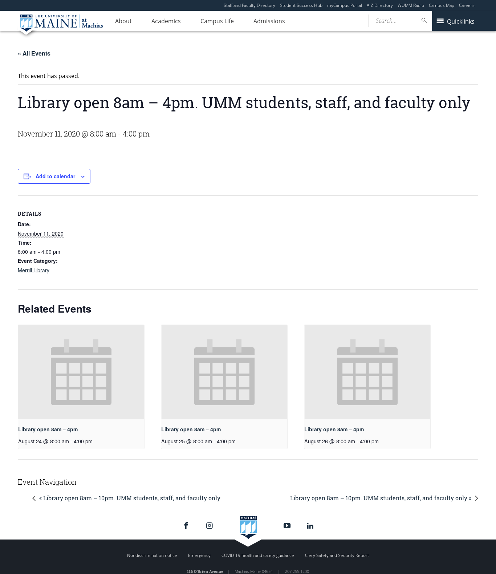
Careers (467, 5)
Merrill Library (33, 270)
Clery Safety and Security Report (337, 555)
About (123, 21)
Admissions (269, 21)
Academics (166, 21)
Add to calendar (55, 176)
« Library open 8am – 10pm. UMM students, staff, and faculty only (129, 498)
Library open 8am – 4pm (48, 429)
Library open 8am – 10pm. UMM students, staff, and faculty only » (380, 498)
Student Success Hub (301, 5)
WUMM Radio (411, 5)
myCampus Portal (344, 5)
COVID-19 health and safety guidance (257, 555)
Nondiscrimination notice (152, 555)
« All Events (34, 53)
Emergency (199, 555)
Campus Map (441, 5)
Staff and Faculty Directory (249, 5)
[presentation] (81, 372)
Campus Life (217, 21)
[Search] (424, 20)
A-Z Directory (380, 5)
